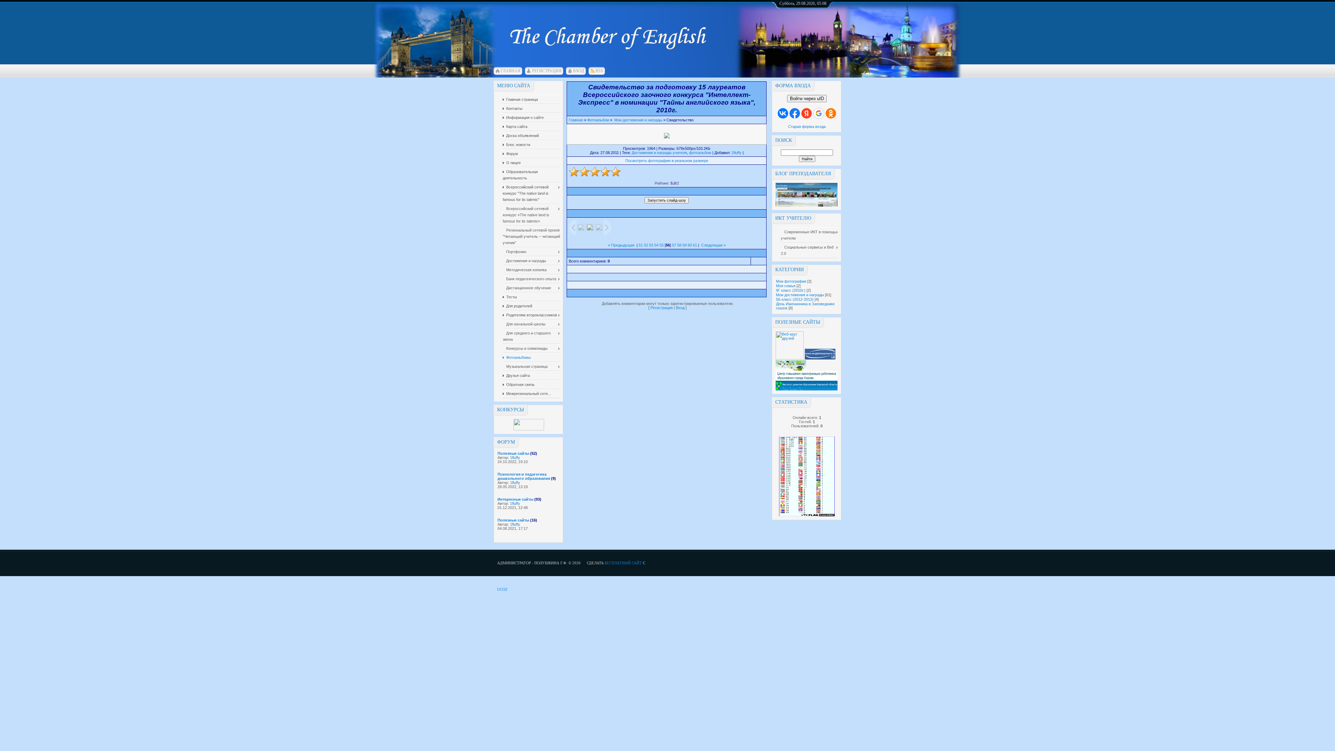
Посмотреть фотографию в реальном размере (666, 161)
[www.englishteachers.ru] (820, 358)
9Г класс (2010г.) (791, 290)
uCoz (502, 589)
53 (651, 245)
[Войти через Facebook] (795, 113)
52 (646, 245)
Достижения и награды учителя (659, 153)
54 (656, 245)
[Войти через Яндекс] (806, 113)
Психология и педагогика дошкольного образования (523, 476)
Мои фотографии (791, 281)
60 (690, 245)
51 (641, 245)
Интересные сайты (515, 499)
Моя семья (785, 286)
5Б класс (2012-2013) (795, 299)
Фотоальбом (598, 120)
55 (662, 245)
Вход (578, 70)
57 (674, 245)
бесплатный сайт (623, 563)
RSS (599, 70)
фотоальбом (700, 153)
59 (684, 245)
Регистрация (546, 70)
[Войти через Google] (818, 113)
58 (679, 245)
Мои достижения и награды (800, 295)
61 (695, 245)
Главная (510, 70)
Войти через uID (807, 98)
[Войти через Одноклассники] (831, 113)
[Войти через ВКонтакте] (783, 113)
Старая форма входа (807, 126)
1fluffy (515, 457)
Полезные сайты (513, 453)
